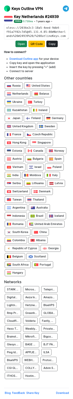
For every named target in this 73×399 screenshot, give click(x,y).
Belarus (44, 93)
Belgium (17, 256)
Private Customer (50, 328)
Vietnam (17, 167)
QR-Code (37, 44)
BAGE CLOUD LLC (32, 344)
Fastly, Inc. (49, 320)
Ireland (43, 110)
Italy (55, 175)
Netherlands (20, 93)
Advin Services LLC (50, 368)
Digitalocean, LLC (14, 297)
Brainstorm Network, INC (14, 336)
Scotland (40, 256)
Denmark (45, 191)
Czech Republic (42, 134)
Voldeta (30, 320)
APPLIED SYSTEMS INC (32, 352)
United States (41, 85)
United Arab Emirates (48, 224)
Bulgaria (38, 158)
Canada (38, 150)
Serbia (16, 183)
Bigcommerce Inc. (50, 336)
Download (62, 393)
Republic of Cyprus (24, 248)
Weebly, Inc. (32, 328)
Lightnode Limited (14, 305)
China (43, 232)
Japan (16, 118)
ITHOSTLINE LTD (14, 375)
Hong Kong (19, 142)
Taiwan (17, 199)
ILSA (46, 352)
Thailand (38, 199)
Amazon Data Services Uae (50, 297)
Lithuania (38, 183)
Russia (16, 85)
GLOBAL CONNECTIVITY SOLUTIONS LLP (50, 313)
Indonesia (18, 215)
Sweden (49, 126)
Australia (42, 207)
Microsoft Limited (32, 289)
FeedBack (18, 393)
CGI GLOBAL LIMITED (14, 368)
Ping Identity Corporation (14, 352)
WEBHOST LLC (31, 360)
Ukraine (17, 102)
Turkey (37, 102)
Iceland (59, 215)
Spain (58, 158)
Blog (8, 393)
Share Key (32, 393)
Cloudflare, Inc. (14, 320)
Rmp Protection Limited (14, 313)
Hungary (17, 272)
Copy (52, 44)
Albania (40, 240)
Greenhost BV (32, 313)
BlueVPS (48, 305)
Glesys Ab (13, 344)
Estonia (17, 150)
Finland (36, 118)
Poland (57, 167)
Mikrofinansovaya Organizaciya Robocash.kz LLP (32, 336)
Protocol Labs (50, 360)
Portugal (45, 264)
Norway (59, 150)
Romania (17, 224)
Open (21, 44)
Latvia (59, 183)
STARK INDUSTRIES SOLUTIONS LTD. (14, 289)
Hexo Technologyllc (14, 328)
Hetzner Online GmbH (32, 305)
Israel (37, 167)
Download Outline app (24, 58)
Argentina (18, 207)
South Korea (20, 232)
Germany (57, 118)
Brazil (39, 215)
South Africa (20, 264)
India (15, 175)
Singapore (44, 142)
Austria (17, 158)
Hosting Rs (32, 375)
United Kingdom (22, 126)
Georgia (53, 248)
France (16, 134)
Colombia (18, 240)
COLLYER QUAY (32, 368)
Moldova (35, 175)
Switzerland (20, 191)
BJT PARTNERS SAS (50, 344)
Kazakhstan (19, 110)
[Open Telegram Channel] (66, 8)
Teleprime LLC (50, 289)
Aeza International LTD (32, 297)
